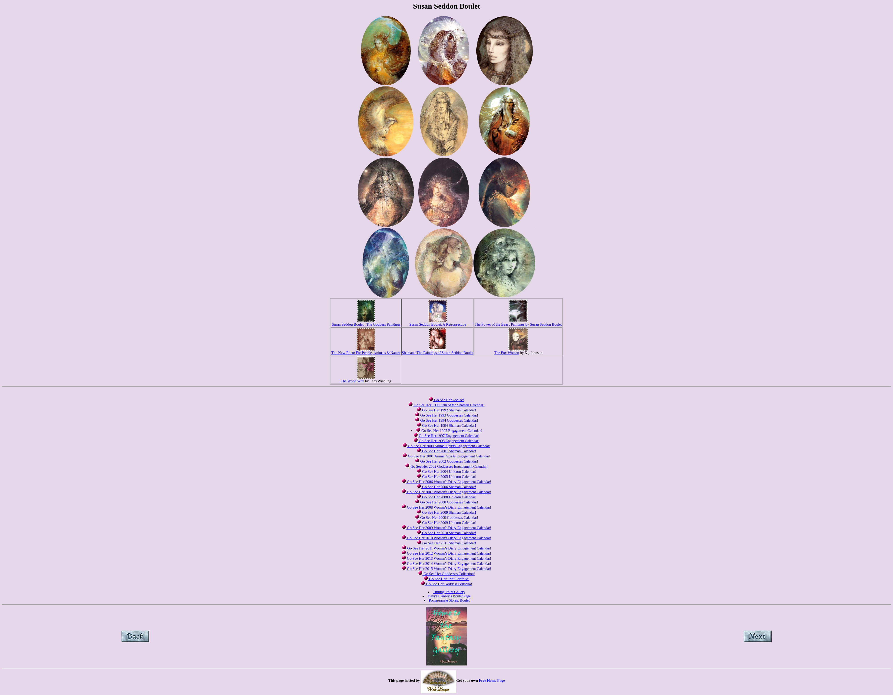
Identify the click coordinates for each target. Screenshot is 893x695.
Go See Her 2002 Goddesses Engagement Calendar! (449, 466)
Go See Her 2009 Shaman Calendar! (448, 512)
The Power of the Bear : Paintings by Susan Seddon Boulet (518, 324)
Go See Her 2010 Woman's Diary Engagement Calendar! (448, 538)
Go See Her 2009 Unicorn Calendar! (448, 523)
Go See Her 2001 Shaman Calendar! (448, 451)
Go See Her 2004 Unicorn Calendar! (448, 471)
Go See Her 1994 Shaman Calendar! (448, 425)
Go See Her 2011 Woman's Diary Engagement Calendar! (448, 548)
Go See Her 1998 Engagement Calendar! (448, 441)
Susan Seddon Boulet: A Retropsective (437, 324)
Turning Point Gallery (449, 592)
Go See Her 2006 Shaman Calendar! (448, 487)
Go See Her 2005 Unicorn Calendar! (448, 477)
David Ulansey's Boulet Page (449, 596)
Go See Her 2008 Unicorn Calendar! (448, 497)
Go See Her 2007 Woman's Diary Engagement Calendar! (448, 492)
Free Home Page (492, 680)
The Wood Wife (352, 381)
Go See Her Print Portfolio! (448, 579)
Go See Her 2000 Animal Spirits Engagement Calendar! (448, 446)
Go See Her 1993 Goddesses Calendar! (448, 415)
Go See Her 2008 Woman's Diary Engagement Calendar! (448, 507)
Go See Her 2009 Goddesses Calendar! (448, 518)
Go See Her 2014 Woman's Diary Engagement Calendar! (448, 564)
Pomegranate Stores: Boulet (449, 600)
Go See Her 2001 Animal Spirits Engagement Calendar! (448, 456)
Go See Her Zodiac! (448, 400)
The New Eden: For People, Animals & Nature (365, 353)
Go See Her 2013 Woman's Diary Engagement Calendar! (448, 558)
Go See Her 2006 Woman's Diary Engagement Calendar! (448, 482)
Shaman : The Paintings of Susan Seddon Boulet (437, 353)
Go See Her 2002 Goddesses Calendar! (448, 461)
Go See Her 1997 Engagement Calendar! (448, 436)
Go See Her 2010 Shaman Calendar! (448, 533)
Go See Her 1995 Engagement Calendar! (451, 431)
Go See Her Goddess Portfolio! (448, 584)
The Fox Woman (506, 353)
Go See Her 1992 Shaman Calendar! (448, 410)
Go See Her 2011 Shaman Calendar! (448, 543)
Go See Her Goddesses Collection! (449, 574)
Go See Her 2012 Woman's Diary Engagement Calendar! (448, 553)
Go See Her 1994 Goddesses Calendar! (448, 420)
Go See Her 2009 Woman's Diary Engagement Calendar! (448, 528)
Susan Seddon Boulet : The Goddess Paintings (366, 324)
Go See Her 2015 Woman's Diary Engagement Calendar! (448, 569)
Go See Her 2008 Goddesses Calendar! (448, 502)
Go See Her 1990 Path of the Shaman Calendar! (448, 405)
